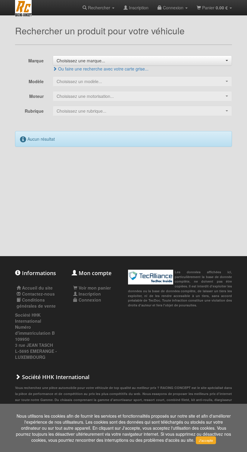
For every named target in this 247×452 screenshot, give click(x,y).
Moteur (36, 96)
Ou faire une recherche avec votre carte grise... (103, 69)
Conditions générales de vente (36, 303)
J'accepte (206, 440)
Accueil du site (37, 288)
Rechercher (99, 8)
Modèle (36, 81)
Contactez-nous (38, 294)
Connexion (173, 8)
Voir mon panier (94, 288)
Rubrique (34, 111)
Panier (214, 8)
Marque (36, 61)
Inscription (138, 8)
